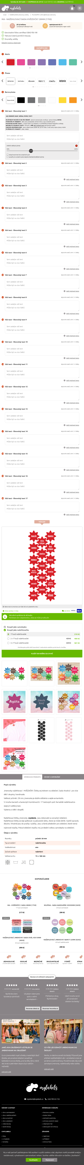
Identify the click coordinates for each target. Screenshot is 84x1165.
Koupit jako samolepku (17, 627)
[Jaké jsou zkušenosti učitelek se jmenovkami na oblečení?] (21, 1031)
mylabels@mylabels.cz (35, 1099)
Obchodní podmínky (49, 1118)
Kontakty (5, 1142)
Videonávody (7, 1124)
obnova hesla (47, 1142)
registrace (46, 1136)
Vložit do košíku (42, 653)
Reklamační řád (47, 1124)
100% (31, 151)
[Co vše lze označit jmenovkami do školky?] (63, 1031)
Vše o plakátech (7, 1121)
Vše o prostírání (8, 1118)
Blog (4, 1136)
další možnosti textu (72, 179)
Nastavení (50, 1160)
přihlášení (46, 1139)
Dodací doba (47, 1115)
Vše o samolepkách (9, 1112)
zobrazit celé (6, 1072)
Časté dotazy (7, 1127)
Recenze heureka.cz (50, 1008)
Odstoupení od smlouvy (50, 1127)
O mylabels (6, 1139)
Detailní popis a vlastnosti (11, 43)
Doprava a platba (48, 1112)
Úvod (4, 14)
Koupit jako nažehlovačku (18, 630)
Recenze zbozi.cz (32, 1008)
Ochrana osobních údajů (50, 1121)
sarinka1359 (15, 989)
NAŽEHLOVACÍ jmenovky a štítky (19, 14)
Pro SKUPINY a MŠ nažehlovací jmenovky (44, 14)
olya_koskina (35, 989)
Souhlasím (33, 1160)
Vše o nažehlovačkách (9, 1115)
